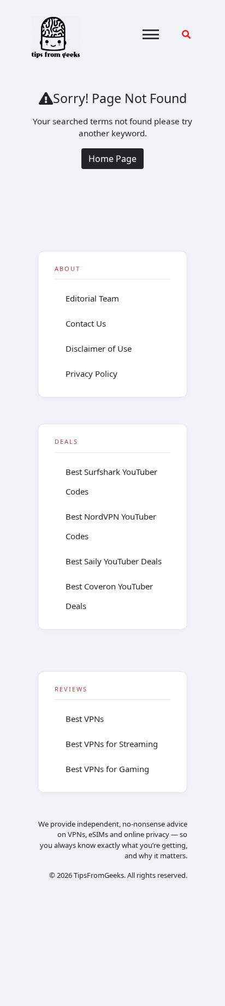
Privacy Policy (91, 373)
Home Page (112, 159)
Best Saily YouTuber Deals (114, 561)
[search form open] (186, 34)
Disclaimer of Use (99, 348)
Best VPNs (85, 718)
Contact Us (86, 323)
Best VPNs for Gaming (107, 768)
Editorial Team (92, 298)
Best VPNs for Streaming (112, 743)
